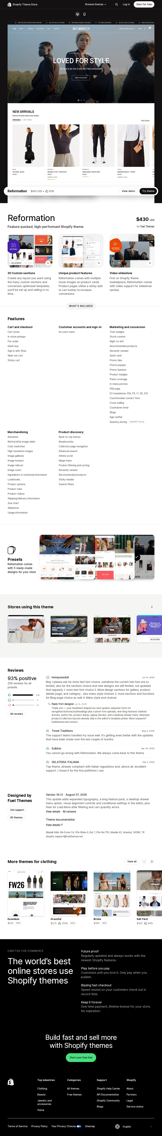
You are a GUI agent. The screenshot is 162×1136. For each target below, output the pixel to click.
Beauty (41, 1094)
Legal (130, 1100)
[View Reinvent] (117, 557)
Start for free (144, 4)
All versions (69, 811)
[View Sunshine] (97, 557)
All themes (16, 817)
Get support (17, 809)
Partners (132, 1094)
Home (40, 1110)
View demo (128, 191)
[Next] (151, 606)
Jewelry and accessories (44, 1102)
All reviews (16, 713)
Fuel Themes (147, 226)
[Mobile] (84, 14)
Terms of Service (18, 1126)
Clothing (42, 1088)
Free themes (74, 1094)
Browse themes (94, 4)
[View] (26, 629)
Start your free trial (81, 1057)
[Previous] (144, 606)
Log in (126, 4)
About (130, 1088)
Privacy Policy (39, 1126)
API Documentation (108, 1094)
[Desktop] (77, 14)
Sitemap (90, 1126)
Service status (135, 1106)
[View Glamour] (57, 557)
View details (53, 811)
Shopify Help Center (108, 1088)
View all (132, 861)
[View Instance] (77, 557)
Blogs (100, 1106)
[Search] (116, 4)
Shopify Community (108, 1100)
